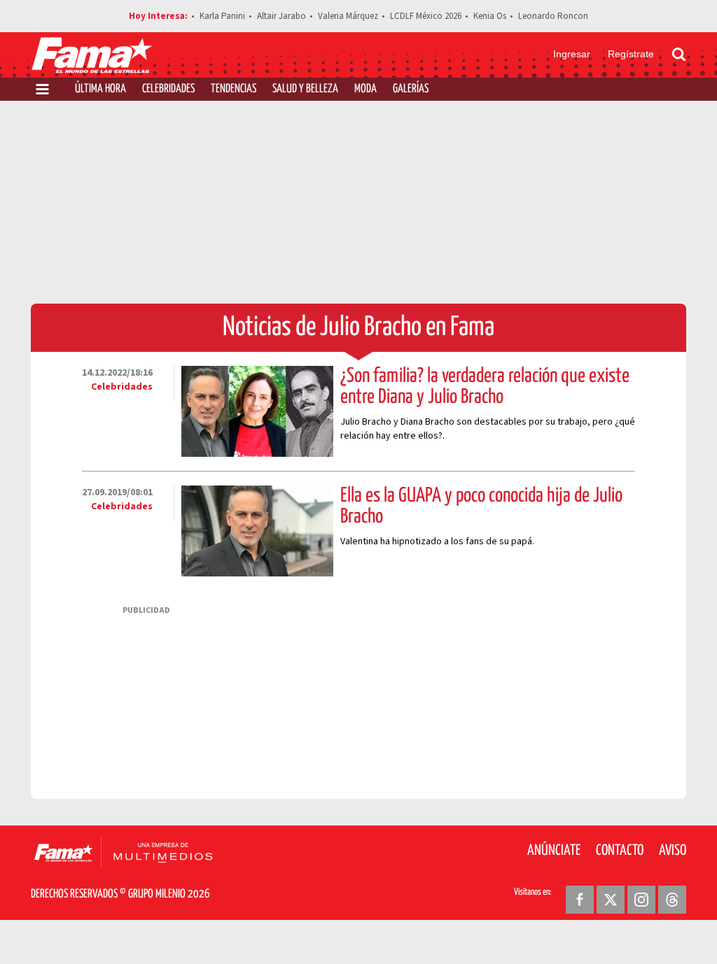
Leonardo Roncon (553, 16)
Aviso (672, 851)
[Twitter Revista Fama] (611, 900)
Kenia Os (489, 16)
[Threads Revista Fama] (672, 900)
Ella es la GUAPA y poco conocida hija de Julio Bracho (481, 506)
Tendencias (233, 89)
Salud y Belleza (305, 89)
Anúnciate (553, 851)
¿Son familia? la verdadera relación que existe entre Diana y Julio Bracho (484, 387)
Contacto (619, 851)
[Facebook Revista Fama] (580, 900)
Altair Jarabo (281, 16)
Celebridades (168, 89)
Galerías (411, 89)
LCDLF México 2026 (425, 16)
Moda (365, 89)
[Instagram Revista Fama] (641, 900)
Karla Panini (222, 16)
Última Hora (100, 89)
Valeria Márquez (348, 16)
